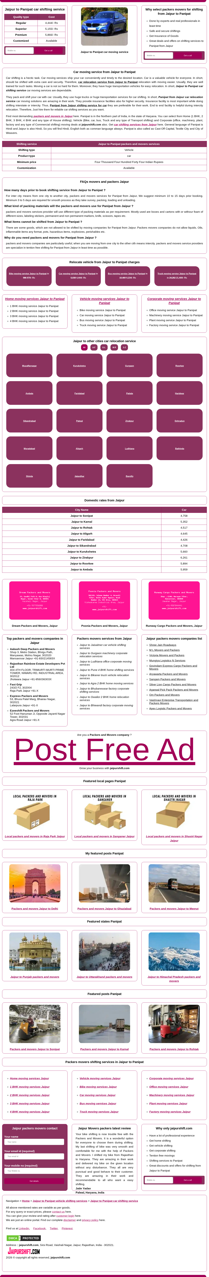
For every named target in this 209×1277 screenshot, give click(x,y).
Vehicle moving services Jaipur (100, 1078)
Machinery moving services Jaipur (171, 1095)
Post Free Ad (104, 749)
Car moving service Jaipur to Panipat (77, 274)
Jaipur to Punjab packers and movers (34, 976)
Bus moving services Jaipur (98, 1103)
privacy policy (90, 1220)
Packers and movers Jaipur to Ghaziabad (104, 908)
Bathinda (179, 449)
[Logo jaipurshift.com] (24, 1253)
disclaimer (69, 1220)
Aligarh (79, 449)
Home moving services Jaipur (29, 1078)
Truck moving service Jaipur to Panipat (177, 274)
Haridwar (179, 393)
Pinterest (67, 1228)
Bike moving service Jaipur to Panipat (27, 274)
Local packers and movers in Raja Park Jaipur (35, 836)
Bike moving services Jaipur (98, 1086)
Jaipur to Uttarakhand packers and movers (104, 976)
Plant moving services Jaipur (168, 1103)
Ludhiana (129, 449)
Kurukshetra (79, 366)
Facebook (39, 1228)
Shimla (29, 476)
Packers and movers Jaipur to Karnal (104, 1049)
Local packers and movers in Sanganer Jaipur (104, 836)
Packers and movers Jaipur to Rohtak (174, 1049)
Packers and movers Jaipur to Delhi (35, 908)
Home (26, 1200)
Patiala (129, 393)
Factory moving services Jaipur (170, 1111)
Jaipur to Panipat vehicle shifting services (60, 1200)
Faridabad (79, 393)
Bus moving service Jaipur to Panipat (126, 274)
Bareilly (129, 476)
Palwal (79, 421)
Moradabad (29, 449)
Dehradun (180, 421)
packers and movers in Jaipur (53, 116)
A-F (93, 347)
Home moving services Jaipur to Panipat (35, 299)
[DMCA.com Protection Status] (24, 1240)
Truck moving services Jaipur (99, 1111)
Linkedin (24, 1228)
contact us (58, 1211)
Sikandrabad (29, 421)
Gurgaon (129, 366)
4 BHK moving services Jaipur (29, 1111)
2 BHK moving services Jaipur (29, 1095)
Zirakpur (129, 421)
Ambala (29, 393)
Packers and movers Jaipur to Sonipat (35, 1049)
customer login (65, 1215)
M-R (114, 347)
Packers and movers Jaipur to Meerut (174, 908)
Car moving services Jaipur (97, 1095)
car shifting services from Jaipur (135, 124)
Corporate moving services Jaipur (171, 1078)
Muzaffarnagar (29, 366)
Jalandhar (79, 476)
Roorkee (179, 366)
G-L (103, 347)
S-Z (124, 347)
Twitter (54, 1228)
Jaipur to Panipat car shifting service (114, 1200)
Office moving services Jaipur (168, 1086)
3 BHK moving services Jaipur (29, 1103)
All (84, 347)
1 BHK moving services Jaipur (29, 1086)
